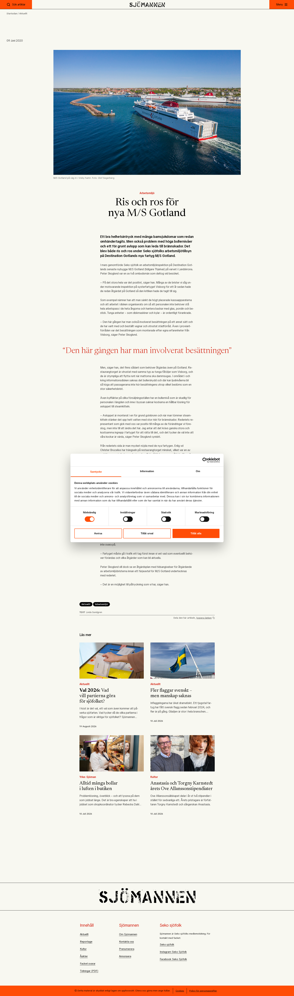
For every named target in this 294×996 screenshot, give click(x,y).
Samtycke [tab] (96, 471)
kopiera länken (204, 617)
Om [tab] (198, 471)
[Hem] (147, 4)
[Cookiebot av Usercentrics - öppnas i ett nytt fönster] (205, 460)
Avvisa (98, 533)
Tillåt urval (147, 533)
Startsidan (12, 13)
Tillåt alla (196, 533)
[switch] (128, 519)
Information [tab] (147, 471)
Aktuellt (23, 13)
